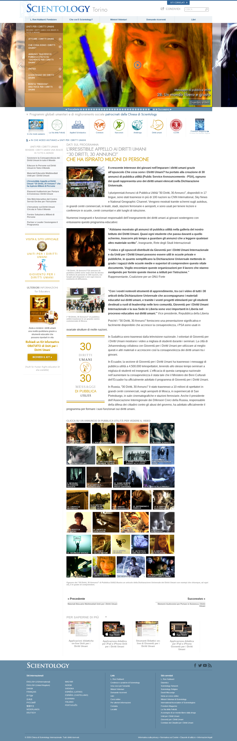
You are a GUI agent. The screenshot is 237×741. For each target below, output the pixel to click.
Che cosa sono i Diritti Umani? (41, 47)
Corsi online (115, 699)
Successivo (163, 109)
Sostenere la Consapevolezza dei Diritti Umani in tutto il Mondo (43, 159)
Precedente (73, 109)
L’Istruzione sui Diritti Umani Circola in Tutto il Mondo (41, 208)
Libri (193, 19)
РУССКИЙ (31, 703)
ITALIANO (69, 702)
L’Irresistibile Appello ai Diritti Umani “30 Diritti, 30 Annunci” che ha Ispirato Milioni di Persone (44, 183)
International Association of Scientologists (178, 703)
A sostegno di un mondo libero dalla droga (178, 713)
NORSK (68, 685)
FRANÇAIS (31, 692)
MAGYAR (69, 682)
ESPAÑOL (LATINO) (73, 692)
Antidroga (138, 133)
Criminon (99, 133)
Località (114, 709)
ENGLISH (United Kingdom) (38, 685)
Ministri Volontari (118, 19)
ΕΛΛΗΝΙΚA (69, 699)
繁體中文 (30, 706)
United (32, 68)
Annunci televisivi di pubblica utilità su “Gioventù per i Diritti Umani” (41, 58)
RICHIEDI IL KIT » (42, 357)
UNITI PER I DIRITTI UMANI (73, 140)
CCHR (176, 133)
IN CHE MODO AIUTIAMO (44, 140)
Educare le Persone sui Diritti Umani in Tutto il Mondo (41, 166)
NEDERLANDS (33, 709)
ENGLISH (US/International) (38, 682)
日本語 (29, 699)
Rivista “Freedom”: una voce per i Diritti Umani (40, 87)
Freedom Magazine (200, 132)
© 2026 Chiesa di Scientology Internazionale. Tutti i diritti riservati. (52, 737)
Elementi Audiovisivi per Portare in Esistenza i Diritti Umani (43, 192)
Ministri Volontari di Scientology (174, 699)
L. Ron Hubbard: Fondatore (43, 19)
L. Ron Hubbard (117, 679)
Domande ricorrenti (156, 19)
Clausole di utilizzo (188, 737)
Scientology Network (169, 686)
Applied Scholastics (78, 133)
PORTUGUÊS (71, 705)
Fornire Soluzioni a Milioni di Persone (40, 215)
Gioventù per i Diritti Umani (172, 719)
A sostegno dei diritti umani (41, 76)
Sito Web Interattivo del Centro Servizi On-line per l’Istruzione (42, 200)
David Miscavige (168, 692)
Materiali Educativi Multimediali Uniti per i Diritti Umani (42, 174)
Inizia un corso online (170, 696)
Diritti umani (157, 133)
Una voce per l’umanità (120, 686)
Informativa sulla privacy (148, 737)
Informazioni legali (204, 737)
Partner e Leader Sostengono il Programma (42, 223)
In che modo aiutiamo (36, 134)
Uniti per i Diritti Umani (170, 716)
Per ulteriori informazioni (121, 703)
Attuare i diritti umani (41, 38)
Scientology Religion (169, 689)
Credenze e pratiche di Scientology (125, 683)
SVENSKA (69, 688)
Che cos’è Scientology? (81, 19)
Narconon (119, 133)
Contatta (114, 706)
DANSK (30, 688)
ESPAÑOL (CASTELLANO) (76, 695)
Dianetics (165, 683)
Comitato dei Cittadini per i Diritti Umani (177, 723)
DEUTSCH (31, 713)
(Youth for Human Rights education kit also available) (42, 368)
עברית (30, 695)
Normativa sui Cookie (169, 737)
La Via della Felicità (57, 133)
